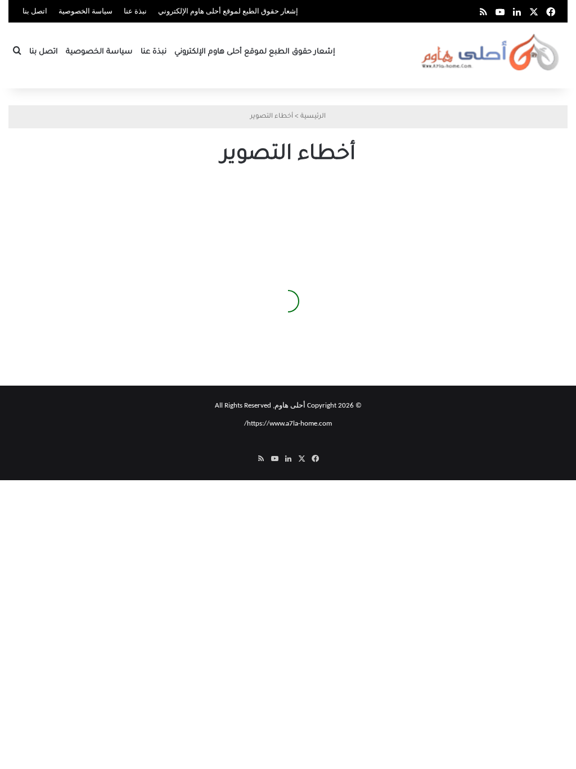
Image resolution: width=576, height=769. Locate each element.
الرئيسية (313, 116)
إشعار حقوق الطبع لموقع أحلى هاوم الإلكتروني (228, 11)
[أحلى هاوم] (491, 52)
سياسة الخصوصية (85, 11)
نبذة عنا (135, 11)
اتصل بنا (34, 11)
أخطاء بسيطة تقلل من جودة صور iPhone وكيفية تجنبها (110, 321)
